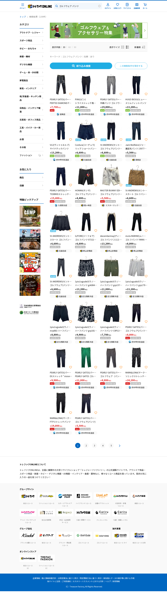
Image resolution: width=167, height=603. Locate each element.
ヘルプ (108, 581)
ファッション (26, 155)
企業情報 (36, 578)
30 (64, 47)
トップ (23, 16)
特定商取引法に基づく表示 (91, 578)
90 (75, 47)
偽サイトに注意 (53, 581)
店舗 (22, 185)
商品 (22, 177)
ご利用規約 (66, 581)
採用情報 (116, 581)
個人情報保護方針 (49, 578)
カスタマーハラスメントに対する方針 (88, 581)
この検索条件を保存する (131, 65)
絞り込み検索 (83, 66)
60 (69, 47)
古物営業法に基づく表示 (68, 578)
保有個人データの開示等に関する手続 (118, 578)
